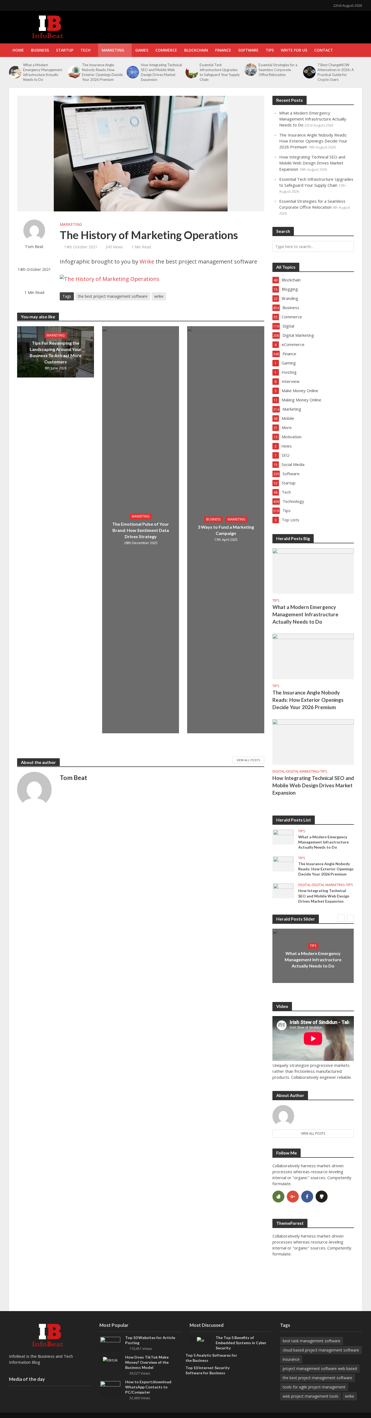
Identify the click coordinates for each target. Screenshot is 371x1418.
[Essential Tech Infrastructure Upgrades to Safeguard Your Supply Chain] (191, 72)
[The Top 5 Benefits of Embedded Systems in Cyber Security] (200, 1340)
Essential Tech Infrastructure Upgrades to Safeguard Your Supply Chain (220, 72)
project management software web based (320, 1368)
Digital (278, 771)
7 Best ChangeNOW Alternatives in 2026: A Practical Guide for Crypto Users (335, 72)
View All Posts (248, 760)
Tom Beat (34, 246)
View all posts (313, 1133)
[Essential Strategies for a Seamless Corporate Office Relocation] (250, 70)
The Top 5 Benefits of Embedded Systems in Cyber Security (241, 1342)
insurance (291, 1359)
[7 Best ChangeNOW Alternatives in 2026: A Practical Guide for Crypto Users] (309, 72)
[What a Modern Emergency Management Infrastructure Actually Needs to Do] (14, 72)
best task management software (311, 1340)
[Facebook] (307, 1197)
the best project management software (112, 296)
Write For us (294, 50)
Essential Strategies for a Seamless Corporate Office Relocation (278, 70)
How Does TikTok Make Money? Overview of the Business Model (147, 1362)
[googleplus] (293, 1197)
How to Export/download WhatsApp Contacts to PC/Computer (148, 1386)
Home (18, 50)
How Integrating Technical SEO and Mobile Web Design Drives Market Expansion (161, 72)
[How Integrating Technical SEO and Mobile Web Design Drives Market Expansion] (132, 72)
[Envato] (278, 1197)
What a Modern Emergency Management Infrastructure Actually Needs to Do (42, 72)
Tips (270, 50)
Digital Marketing (302, 771)
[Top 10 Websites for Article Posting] (110, 1343)
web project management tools (310, 1396)
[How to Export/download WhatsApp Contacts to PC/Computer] (110, 1388)
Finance (223, 50)
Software (248, 50)
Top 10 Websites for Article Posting (150, 1340)
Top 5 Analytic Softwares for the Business (211, 1358)
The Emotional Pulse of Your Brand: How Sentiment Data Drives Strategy (140, 530)
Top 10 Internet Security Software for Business (207, 1370)
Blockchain (196, 50)
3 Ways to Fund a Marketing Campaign (226, 530)
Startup (64, 50)
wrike (159, 296)
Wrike (147, 261)
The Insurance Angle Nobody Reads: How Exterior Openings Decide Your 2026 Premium (102, 72)
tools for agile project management (314, 1387)
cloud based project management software (321, 1350)
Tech (85, 50)
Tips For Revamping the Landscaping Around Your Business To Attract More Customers (55, 352)
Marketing (113, 50)
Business (40, 50)
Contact (323, 50)
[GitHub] (322, 1197)
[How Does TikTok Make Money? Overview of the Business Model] (110, 1359)
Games (141, 50)
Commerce (166, 50)
